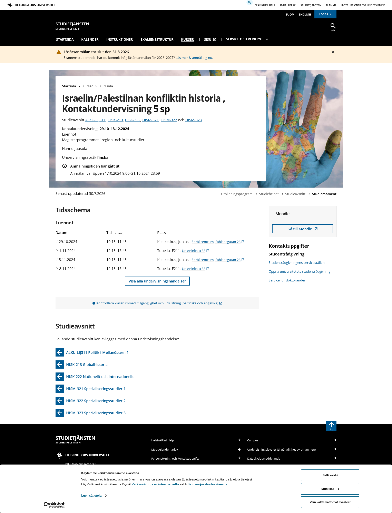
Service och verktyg (244, 39)
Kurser (187, 39)
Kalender (90, 39)
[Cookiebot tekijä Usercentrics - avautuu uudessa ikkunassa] (54, 505)
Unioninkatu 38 (195, 251)
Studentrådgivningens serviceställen (297, 262)
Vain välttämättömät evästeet (330, 502)
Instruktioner (119, 39)
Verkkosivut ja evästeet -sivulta (155, 484)
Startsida (65, 39)
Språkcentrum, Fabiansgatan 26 (218, 242)
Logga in (325, 14)
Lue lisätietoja (91, 495)
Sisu (210, 39)
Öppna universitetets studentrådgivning (299, 271)
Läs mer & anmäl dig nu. (194, 57)
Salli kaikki (330, 475)
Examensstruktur (157, 39)
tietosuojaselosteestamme (207, 484)
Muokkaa (327, 489)
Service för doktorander (287, 280)
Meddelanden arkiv (164, 449)
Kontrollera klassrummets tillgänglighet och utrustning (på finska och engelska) (159, 303)
